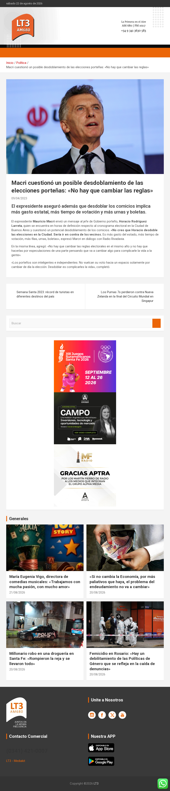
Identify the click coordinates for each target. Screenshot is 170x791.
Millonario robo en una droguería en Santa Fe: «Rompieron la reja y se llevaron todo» (41, 658)
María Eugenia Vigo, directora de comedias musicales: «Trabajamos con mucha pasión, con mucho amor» (44, 581)
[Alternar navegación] (11, 52)
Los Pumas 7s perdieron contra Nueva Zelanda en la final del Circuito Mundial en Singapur (125, 296)
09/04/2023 (19, 198)
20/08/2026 (97, 592)
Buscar (156, 323)
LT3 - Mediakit (15, 761)
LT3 (96, 783)
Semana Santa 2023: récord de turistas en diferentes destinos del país (45, 294)
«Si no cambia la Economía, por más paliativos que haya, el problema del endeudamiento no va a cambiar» (122, 581)
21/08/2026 (17, 592)
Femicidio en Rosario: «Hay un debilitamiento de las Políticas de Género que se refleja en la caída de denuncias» (122, 661)
